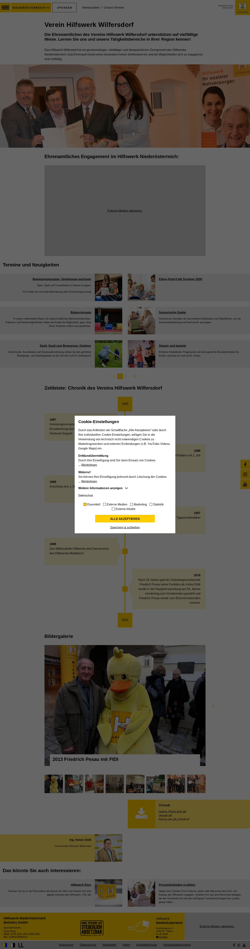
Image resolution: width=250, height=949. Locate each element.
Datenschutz (85, 495)
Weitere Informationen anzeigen (100, 488)
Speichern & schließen (125, 527)
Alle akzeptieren (125, 518)
